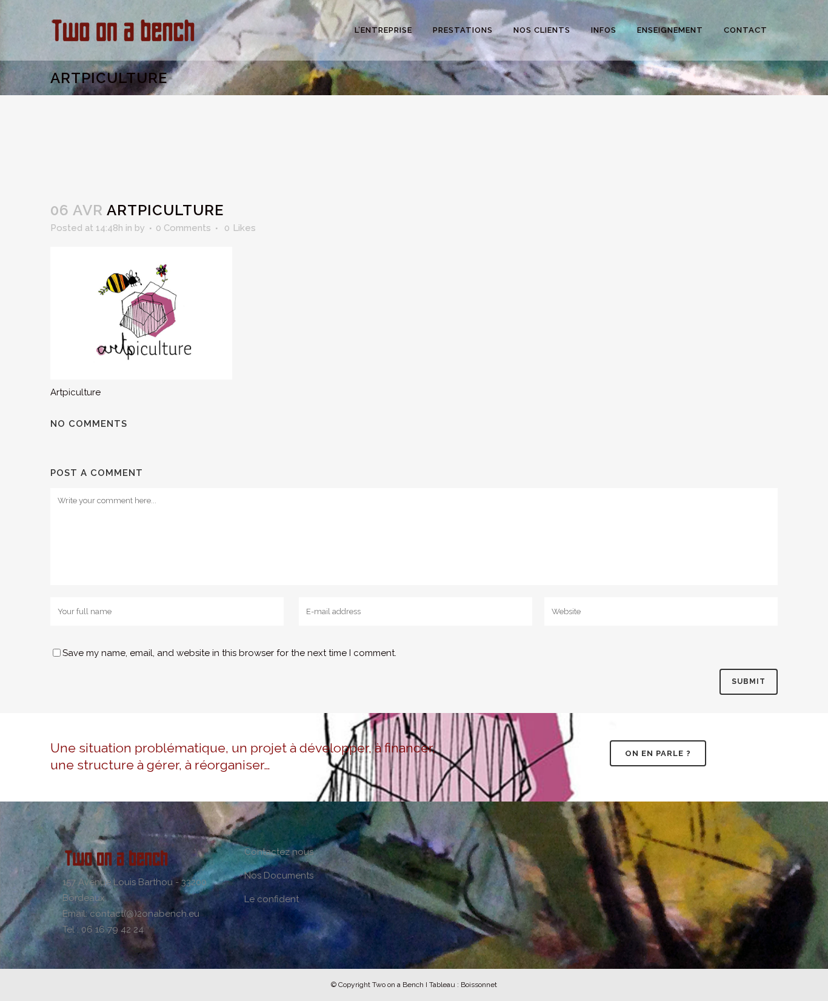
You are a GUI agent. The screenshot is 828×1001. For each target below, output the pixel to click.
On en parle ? (658, 753)
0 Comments (183, 228)
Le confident (271, 899)
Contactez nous (278, 851)
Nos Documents (278, 875)
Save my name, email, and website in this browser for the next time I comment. (229, 653)
